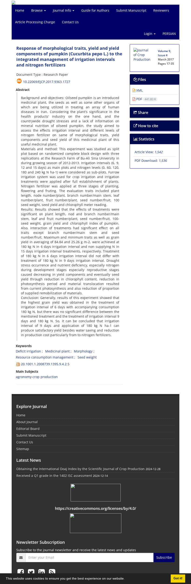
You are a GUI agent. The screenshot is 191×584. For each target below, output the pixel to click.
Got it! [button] (178, 578)
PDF (145, 99)
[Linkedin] (42, 572)
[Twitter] (32, 572)
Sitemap (22, 449)
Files (141, 79)
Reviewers (161, 10)
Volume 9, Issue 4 (164, 53)
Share (142, 112)
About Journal (27, 422)
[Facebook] (21, 572)
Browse (37, 10)
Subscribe (164, 557)
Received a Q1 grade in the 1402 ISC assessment (54, 475)
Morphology (83, 351)
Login (148, 33)
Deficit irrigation (28, 351)
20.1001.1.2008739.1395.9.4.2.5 (45, 364)
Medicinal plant (57, 351)
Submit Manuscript (131, 10)
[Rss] (52, 572)
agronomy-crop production (37, 377)
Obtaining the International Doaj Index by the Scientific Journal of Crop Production (80, 469)
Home (19, 10)
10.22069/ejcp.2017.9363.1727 (46, 82)
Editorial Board (28, 428)
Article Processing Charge (35, 22)
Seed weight (87, 357)
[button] (126, 579)
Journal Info (62, 10)
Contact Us (70, 22)
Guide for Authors (95, 10)
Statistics (146, 139)
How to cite (147, 125)
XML (139, 90)
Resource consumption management (44, 357)
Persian (169, 33)
